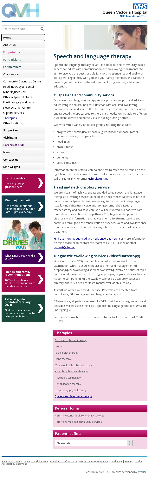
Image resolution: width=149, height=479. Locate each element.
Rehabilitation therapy (68, 384)
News (6, 152)
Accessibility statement (14, 463)
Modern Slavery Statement (93, 461)
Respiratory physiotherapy (71, 390)
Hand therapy (63, 359)
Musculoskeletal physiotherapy (73, 365)
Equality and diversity (36, 461)
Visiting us (10, 137)
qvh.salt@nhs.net (98, 178)
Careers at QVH (13, 145)
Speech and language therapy (73, 396)
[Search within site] (42, 29)
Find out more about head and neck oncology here (86, 238)
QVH (20, 10)
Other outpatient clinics (17, 97)
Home (7, 37)
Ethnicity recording (12, 461)
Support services (13, 113)
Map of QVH (11, 167)
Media (138, 461)
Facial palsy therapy (66, 352)
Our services (11, 74)
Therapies (10, 118)
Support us (10, 130)
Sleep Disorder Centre (17, 107)
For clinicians (12, 59)
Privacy (129, 461)
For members (12, 67)
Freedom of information (63, 461)
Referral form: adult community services (78, 421)
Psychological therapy (68, 377)
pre (142, 472)
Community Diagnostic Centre (22, 81)
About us (9, 45)
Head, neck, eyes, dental (18, 86)
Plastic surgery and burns (19, 102)
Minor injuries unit (14, 92)
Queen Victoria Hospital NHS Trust (109, 10)
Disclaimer (116, 461)
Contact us (10, 159)
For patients (11, 52)
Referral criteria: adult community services (79, 415)
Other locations (13, 123)
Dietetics (60, 346)
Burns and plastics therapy (71, 340)
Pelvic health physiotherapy (71, 371)
